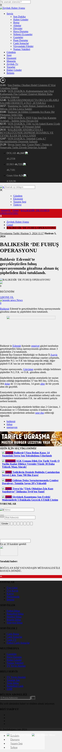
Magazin (11, 61)
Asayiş (53, 354)
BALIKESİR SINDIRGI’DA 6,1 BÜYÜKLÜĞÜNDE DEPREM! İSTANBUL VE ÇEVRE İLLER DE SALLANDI (26, 132)
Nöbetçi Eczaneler (22, 34)
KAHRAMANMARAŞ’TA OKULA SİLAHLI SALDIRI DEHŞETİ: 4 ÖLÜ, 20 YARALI (29, 101)
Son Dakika (19, 16)
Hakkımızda (13, 596)
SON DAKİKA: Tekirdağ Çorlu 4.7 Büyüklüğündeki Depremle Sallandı (23, 140)
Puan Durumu (20, 40)
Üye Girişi (12, 587)
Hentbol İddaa (14, 616)
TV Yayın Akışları (16, 665)
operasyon (12, 427)
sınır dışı (39, 412)
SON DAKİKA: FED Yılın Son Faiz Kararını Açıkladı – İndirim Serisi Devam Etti (28, 119)
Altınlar (17, 25)
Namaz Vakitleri (21, 49)
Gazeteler (18, 37)
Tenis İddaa (13, 683)
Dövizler (17, 28)
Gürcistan (28, 369)
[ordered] (21, 523)
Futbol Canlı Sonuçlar (18, 642)
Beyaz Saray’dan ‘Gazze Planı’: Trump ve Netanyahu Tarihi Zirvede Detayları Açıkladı (26, 146)
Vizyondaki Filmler (23, 46)
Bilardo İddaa (14, 619)
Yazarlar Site (13, 680)
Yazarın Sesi (19, 201)
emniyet (35, 345)
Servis (10, 13)
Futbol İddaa (13, 610)
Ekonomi (11, 58)
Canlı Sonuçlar (21, 43)
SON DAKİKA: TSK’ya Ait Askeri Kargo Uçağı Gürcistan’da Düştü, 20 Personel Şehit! (30, 125)
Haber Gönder (20, 19)
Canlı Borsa (13, 633)
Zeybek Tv (12, 64)
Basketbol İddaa (15, 613)
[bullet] (24, 523)
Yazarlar (11, 67)
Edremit (17, 345)
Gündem (11, 52)
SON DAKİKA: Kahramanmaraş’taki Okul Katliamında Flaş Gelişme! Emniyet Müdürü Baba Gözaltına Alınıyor (27, 94)
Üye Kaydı (12, 590)
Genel (15, 210)
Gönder (4, 523)
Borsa (16, 22)
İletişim (10, 73)
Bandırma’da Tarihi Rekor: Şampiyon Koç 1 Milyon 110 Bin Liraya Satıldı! (27, 107)
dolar (7, 383)
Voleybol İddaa (14, 622)
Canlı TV (12, 639)
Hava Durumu (20, 31)
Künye (10, 593)
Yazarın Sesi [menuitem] (16, 743)
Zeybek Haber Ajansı (18, 221)
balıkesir (11, 421)
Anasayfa (5, 210)
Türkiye (17, 204)
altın (42, 383)
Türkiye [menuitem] (13, 747)
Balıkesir (4, 308)
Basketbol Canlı (15, 686)
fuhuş (9, 424)
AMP (9, 689)
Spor (9, 55)
